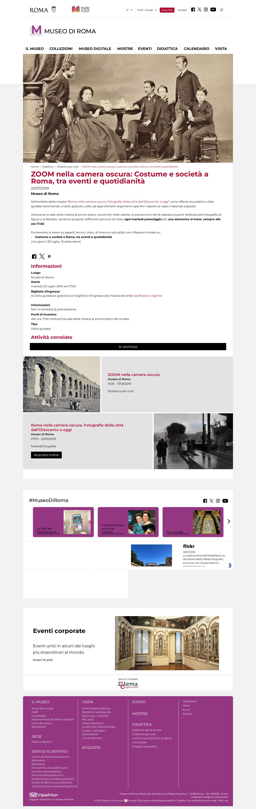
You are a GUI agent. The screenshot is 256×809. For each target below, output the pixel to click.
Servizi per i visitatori (95, 715)
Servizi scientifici (50, 751)
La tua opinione (92, 738)
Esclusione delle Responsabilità (156, 800)
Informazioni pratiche (96, 708)
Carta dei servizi (42, 723)
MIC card (87, 719)
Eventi (145, 49)
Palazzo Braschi (42, 741)
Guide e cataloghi (93, 730)
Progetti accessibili (144, 746)
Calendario (196, 49)
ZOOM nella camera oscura (134, 374)
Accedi (182, 10)
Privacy (132, 800)
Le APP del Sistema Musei (47, 530)
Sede (37, 736)
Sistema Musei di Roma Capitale (53, 719)
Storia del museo (43, 708)
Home (35, 166)
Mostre (125, 49)
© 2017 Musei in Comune (108, 800)
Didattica (167, 49)
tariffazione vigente (148, 295)
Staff (34, 712)
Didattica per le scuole (146, 730)
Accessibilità (90, 734)
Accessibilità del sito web (202, 800)
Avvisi (186, 709)
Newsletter (39, 726)
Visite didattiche (92, 723)
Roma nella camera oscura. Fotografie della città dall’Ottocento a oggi (118, 201)
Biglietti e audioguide (96, 712)
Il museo (35, 49)
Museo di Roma (70, 31)
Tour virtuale (175, 531)
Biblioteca (38, 764)
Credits (181, 800)
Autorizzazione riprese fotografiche (54, 786)
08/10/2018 (204, 559)
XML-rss (223, 800)
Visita (221, 49)
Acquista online (46, 455)
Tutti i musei (145, 10)
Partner (187, 713)
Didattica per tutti (68, 166)
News (186, 705)
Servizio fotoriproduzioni (48, 775)
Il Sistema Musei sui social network (113, 528)
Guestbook (39, 715)
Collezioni (61, 49)
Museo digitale (95, 49)
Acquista (167, 10)
